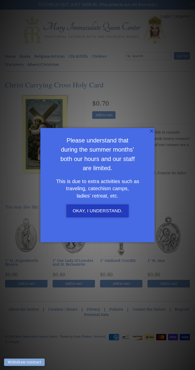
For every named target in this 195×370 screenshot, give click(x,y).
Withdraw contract (24, 362)
